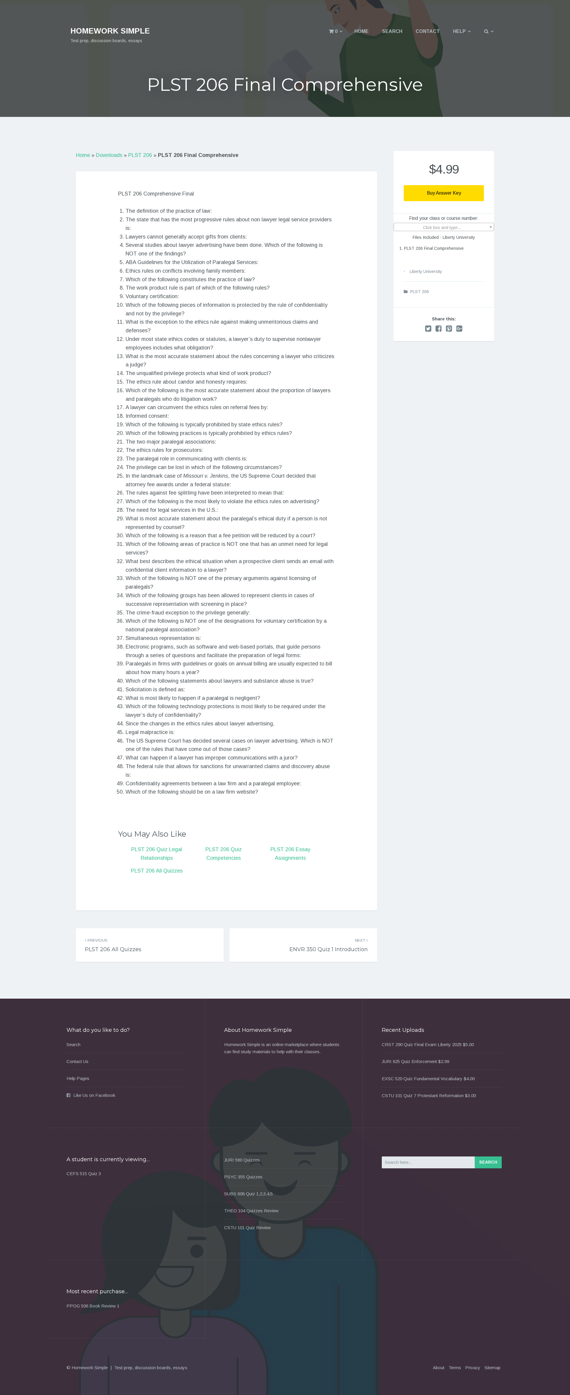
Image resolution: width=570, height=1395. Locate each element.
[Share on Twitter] (428, 328)
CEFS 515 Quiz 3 (83, 1173)
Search (392, 31)
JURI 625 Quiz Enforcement (409, 1061)
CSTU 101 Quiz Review (247, 1227)
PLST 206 (140, 155)
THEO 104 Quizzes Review (251, 1210)
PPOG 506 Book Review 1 (92, 1305)
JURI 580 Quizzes (242, 1159)
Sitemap (492, 1367)
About (438, 1367)
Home (361, 31)
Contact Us (77, 1061)
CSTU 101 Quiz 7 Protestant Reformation (423, 1095)
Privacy (472, 1367)
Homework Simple (110, 30)
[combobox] (444, 227)
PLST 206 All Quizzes (157, 871)
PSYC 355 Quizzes (243, 1176)
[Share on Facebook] (438, 328)
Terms (455, 1367)
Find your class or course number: (444, 218)
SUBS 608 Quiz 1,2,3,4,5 (248, 1193)
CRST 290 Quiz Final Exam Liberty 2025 (422, 1044)
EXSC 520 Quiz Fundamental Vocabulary (422, 1078)
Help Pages (77, 1078)
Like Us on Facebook (94, 1095)
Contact (428, 31)
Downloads (109, 155)
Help (459, 31)
